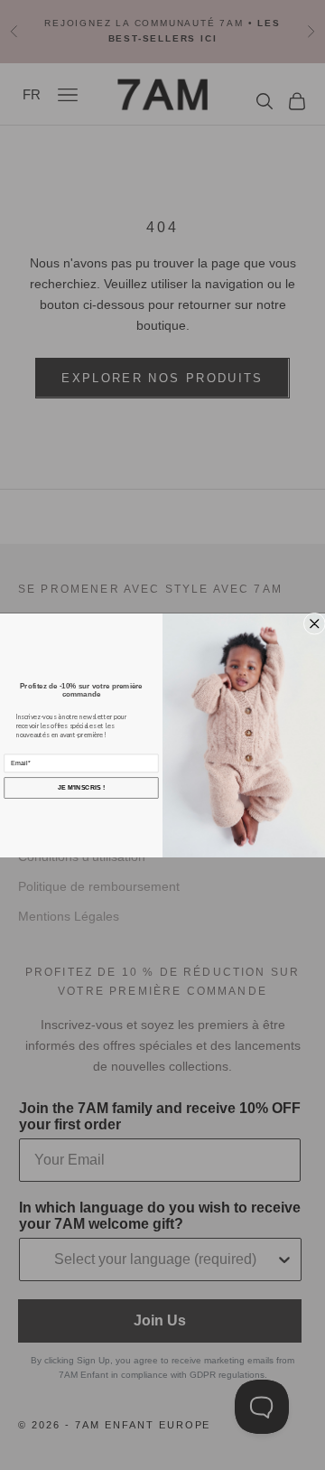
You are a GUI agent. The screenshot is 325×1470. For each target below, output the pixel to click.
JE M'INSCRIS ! (81, 787)
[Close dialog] (314, 623)
